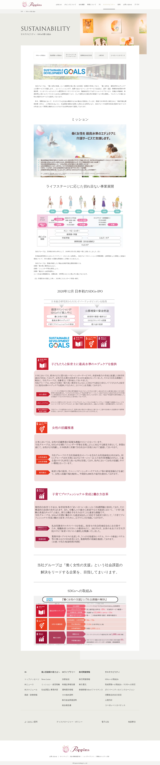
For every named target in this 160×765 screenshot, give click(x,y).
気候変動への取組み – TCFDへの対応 (120, 684)
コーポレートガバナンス (118, 55)
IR (100, 4)
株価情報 (91, 690)
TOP (22, 11)
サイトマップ (64, 756)
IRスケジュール (30, 690)
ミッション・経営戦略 (50, 684)
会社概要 (82, 4)
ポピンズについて (70, 4)
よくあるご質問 (30, 722)
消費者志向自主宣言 (86, 55)
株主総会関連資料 (69, 700)
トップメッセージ (31, 679)
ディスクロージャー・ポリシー (69, 722)
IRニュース (29, 684)
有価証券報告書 (68, 684)
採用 (119, 4)
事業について (91, 4)
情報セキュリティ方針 (102, 756)
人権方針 (101, 55)
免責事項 (132, 722)
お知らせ (59, 4)
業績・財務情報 (30, 695)
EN (138, 4)
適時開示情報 (67, 690)
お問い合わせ (127, 4)
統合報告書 (66, 705)
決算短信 (65, 679)
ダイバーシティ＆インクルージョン (71, 55)
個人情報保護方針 (75, 756)
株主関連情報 (84, 679)
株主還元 (82, 684)
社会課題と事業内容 (49, 690)
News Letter (46, 679)
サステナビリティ (109, 4)
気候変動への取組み (56, 55)
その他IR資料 (67, 695)
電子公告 (105, 722)
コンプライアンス (88, 756)
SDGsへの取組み (40, 55)
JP (135, 4)
